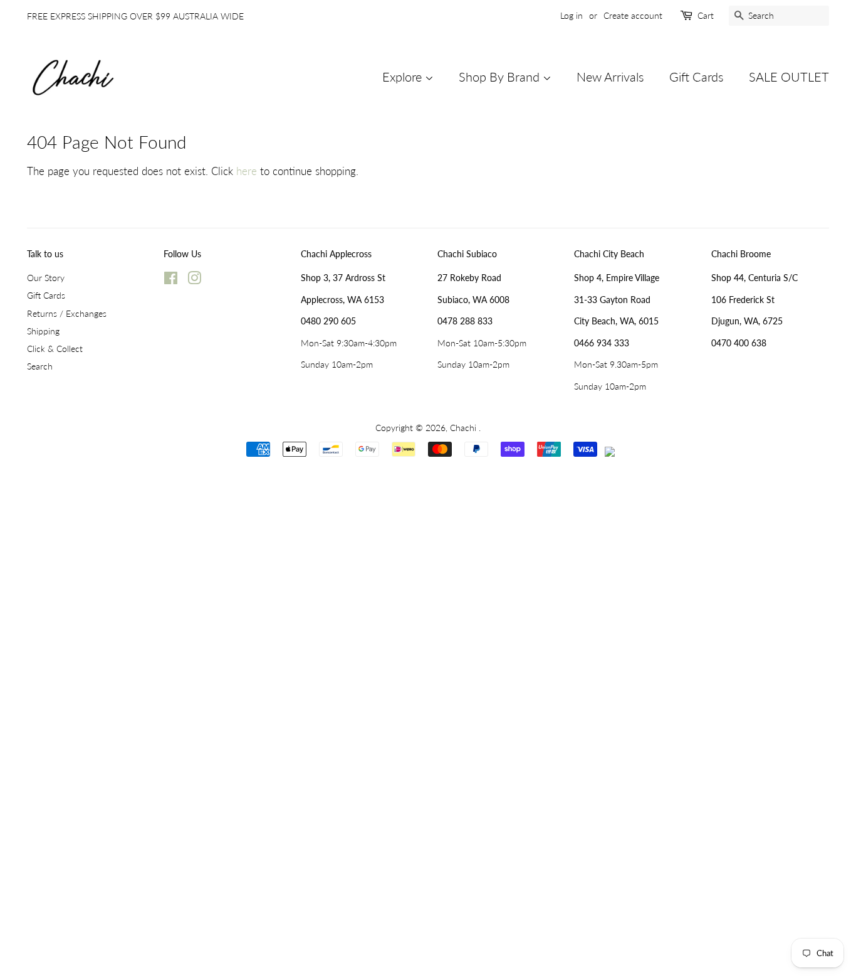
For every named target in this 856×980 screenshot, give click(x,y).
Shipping (43, 331)
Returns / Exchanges (67, 313)
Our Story (46, 277)
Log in (571, 15)
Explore (403, 76)
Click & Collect (55, 348)
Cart (705, 15)
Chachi (464, 427)
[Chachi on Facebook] (171, 280)
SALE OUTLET (789, 76)
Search (40, 366)
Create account (632, 15)
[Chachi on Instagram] (194, 280)
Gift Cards (696, 76)
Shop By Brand (501, 76)
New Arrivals (610, 76)
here (246, 171)
